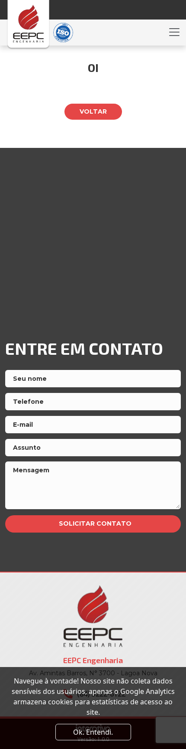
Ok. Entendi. (93, 732)
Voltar (93, 111)
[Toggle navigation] (174, 32)
